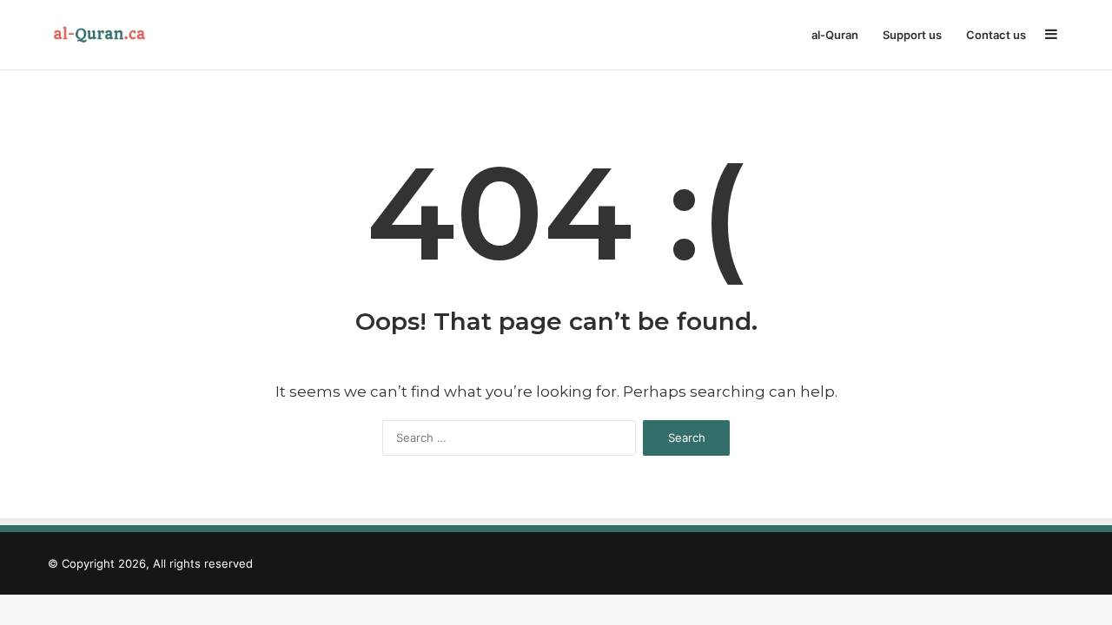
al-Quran (834, 35)
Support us (912, 35)
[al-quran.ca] (103, 34)
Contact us (996, 35)
